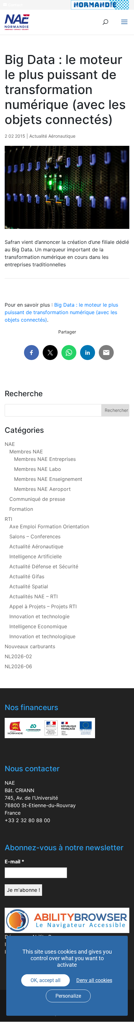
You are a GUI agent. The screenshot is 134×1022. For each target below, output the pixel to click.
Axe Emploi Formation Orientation (49, 526)
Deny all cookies (94, 980)
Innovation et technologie (39, 616)
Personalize (68, 996)
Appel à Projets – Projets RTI (43, 606)
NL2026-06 (18, 666)
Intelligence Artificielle (35, 556)
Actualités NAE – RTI (33, 596)
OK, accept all (45, 980)
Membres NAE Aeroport (42, 489)
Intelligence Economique (38, 626)
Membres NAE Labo (37, 469)
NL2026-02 (18, 656)
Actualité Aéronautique (52, 136)
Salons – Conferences (34, 536)
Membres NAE (26, 451)
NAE (10, 444)
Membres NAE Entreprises (45, 459)
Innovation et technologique (42, 636)
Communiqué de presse (37, 499)
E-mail (14, 861)
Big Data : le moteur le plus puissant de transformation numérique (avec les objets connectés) (61, 312)
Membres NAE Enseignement (48, 479)
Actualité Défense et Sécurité (43, 566)
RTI (8, 519)
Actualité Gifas (26, 576)
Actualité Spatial (28, 586)
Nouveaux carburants (30, 646)
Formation (21, 509)
